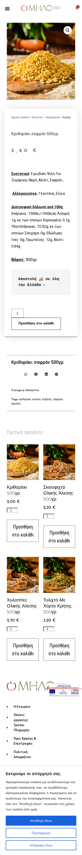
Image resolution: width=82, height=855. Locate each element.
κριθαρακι (25, 399)
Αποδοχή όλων (41, 820)
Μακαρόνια (53, 117)
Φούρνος (37, 117)
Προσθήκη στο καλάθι (36, 323)
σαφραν (58, 399)
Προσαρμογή (41, 833)
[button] (7, 8)
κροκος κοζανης (42, 399)
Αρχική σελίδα (20, 117)
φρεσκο (15, 403)
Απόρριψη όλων (41, 845)
